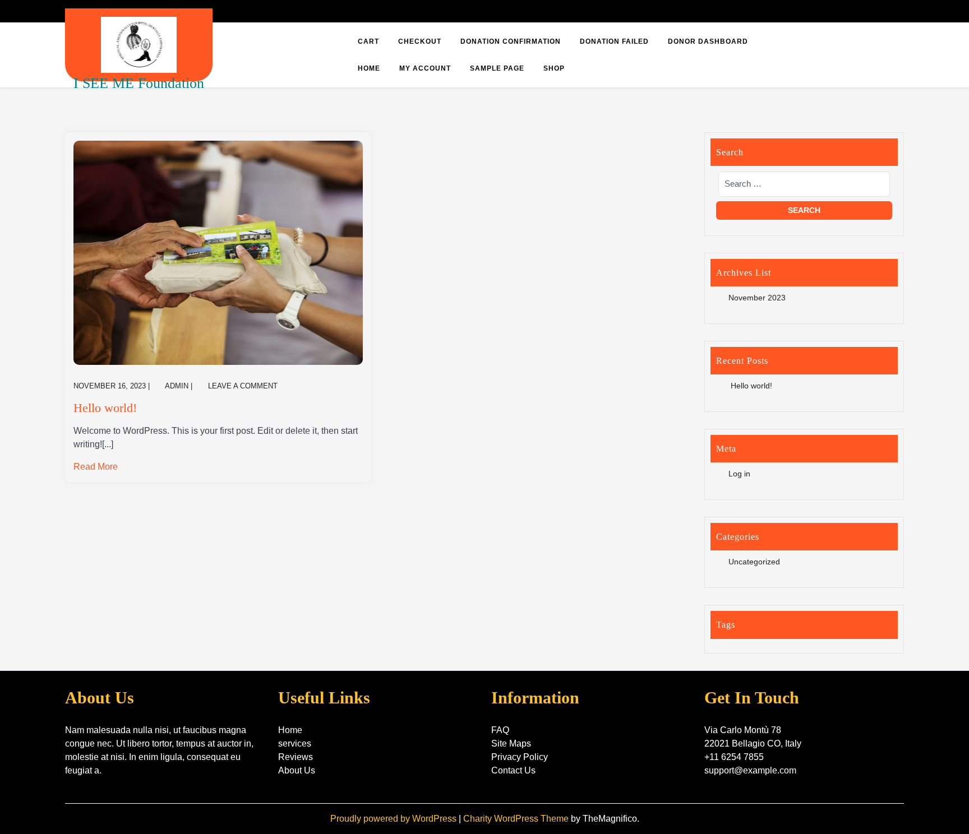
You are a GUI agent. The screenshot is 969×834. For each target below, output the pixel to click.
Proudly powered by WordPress (394, 818)
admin (176, 386)
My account (425, 68)
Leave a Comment (243, 386)
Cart (368, 41)
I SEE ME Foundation (138, 83)
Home (369, 68)
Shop (554, 68)
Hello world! (105, 408)
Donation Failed (614, 41)
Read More (95, 466)
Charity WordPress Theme (517, 818)
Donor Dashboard (708, 41)
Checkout (419, 41)
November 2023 (757, 297)
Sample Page (497, 68)
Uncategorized (754, 561)
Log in (739, 473)
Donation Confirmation (510, 41)
